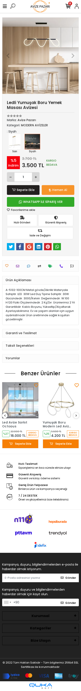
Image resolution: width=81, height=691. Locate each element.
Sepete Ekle (26, 190)
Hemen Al (59, 190)
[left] (5, 416)
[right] (76, 416)
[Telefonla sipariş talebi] (62, 266)
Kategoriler (40, 628)
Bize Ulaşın (41, 640)
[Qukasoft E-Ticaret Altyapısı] (40, 686)
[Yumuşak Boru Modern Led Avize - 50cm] (61, 400)
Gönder (70, 578)
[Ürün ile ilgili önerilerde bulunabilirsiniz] (73, 266)
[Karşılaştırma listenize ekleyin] (40, 266)
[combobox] (7, 602)
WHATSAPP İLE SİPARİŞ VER (43, 202)
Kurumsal (40, 615)
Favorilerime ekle (22, 210)
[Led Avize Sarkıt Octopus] (20, 400)
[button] (8, 56)
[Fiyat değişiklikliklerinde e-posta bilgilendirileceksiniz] (51, 266)
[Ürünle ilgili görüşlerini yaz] (29, 266)
